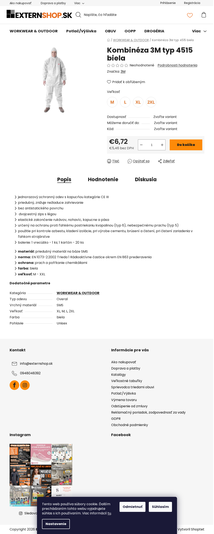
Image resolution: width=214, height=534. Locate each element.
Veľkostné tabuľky (126, 380)
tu (109, 513)
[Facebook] (14, 385)
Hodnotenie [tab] (103, 179)
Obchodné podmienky (129, 425)
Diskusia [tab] (146, 179)
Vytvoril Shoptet (191, 529)
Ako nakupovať (21, 3)
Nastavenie (56, 523)
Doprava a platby (53, 3)
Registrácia (192, 3)
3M (123, 71)
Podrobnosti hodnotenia (177, 65)
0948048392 (30, 373)
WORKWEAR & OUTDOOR (78, 293)
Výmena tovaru (124, 399)
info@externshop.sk (36, 363)
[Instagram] (25, 385)
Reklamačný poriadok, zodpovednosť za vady (148, 412)
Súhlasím (160, 506)
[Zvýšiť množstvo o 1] (162, 145)
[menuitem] (33, 31)
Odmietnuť (132, 506)
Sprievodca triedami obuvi (132, 387)
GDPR (116, 418)
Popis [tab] (64, 179)
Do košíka (186, 144)
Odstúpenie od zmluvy (129, 406)
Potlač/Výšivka (123, 393)
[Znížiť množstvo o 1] (141, 145)
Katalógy (118, 374)
